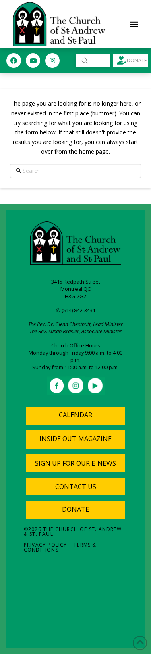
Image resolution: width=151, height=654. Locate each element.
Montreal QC (75, 289)
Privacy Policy (45, 544)
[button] (134, 24)
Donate (75, 509)
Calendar (75, 414)
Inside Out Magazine (75, 438)
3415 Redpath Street (75, 281)
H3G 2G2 (75, 296)
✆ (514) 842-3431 (75, 310)
